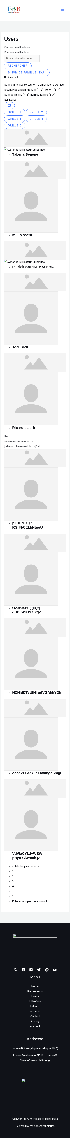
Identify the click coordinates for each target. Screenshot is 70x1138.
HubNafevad (35, 1001)
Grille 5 (14, 125)
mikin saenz (22, 235)
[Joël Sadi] (35, 282)
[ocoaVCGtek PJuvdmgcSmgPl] (35, 707)
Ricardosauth (23, 428)
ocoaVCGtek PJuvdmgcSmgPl (38, 773)
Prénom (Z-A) (52, 89)
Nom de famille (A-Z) (16, 94)
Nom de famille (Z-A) (28, 72)
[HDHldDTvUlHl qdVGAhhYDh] (35, 627)
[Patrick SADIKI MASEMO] (35, 250)
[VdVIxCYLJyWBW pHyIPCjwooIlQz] (35, 788)
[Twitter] (39, 970)
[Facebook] (23, 970)
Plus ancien (19, 89)
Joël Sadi (20, 347)
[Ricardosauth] (35, 362)
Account (35, 1026)
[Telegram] (47, 970)
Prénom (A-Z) (35, 89)
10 (13, 896)
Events (35, 996)
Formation (35, 1011)
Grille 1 (14, 112)
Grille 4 (36, 118)
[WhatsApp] (15, 970)
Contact (35, 1016)
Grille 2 (36, 112)
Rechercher (18, 65)
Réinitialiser (10, 99)
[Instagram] (31, 970)
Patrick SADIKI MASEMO (33, 267)
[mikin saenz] (35, 169)
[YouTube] (55, 970)
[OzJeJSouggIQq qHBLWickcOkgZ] (35, 542)
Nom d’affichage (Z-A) (44, 84)
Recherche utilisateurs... (18, 47)
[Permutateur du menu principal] (63, 10)
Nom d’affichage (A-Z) (17, 84)
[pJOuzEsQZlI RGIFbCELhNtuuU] (35, 457)
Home (35, 986)
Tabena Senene (25, 154)
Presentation (35, 991)
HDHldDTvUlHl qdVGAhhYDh (36, 692)
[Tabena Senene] (35, 138)
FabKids (35, 1006)
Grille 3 (14, 118)
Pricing (35, 1021)
